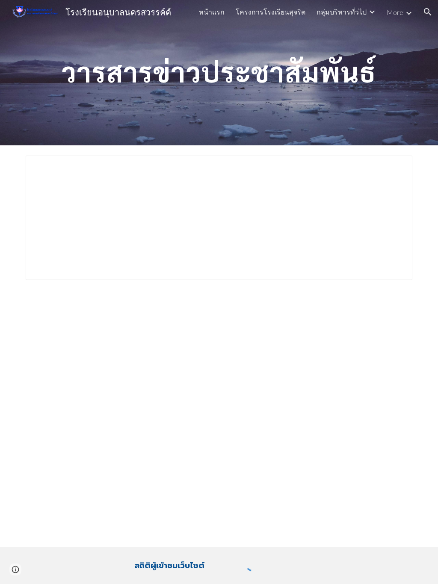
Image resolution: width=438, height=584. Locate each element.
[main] (219, 72)
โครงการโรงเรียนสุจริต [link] (270, 12)
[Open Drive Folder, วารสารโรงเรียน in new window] (396, 167)
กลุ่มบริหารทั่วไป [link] (342, 12)
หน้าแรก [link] (212, 12)
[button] (427, 12)
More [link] (395, 12)
